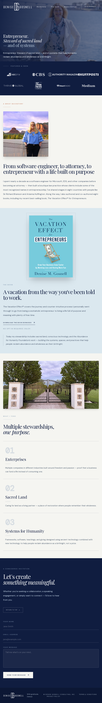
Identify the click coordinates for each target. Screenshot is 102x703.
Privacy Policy (53, 696)
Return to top (11, 610)
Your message (10, 647)
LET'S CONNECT (90, 6)
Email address (10, 634)
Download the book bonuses (17, 322)
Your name (8, 621)
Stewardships (70, 7)
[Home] (17, 7)
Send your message (16, 675)
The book (55, 7)
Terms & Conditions (88, 694)
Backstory (41, 7)
